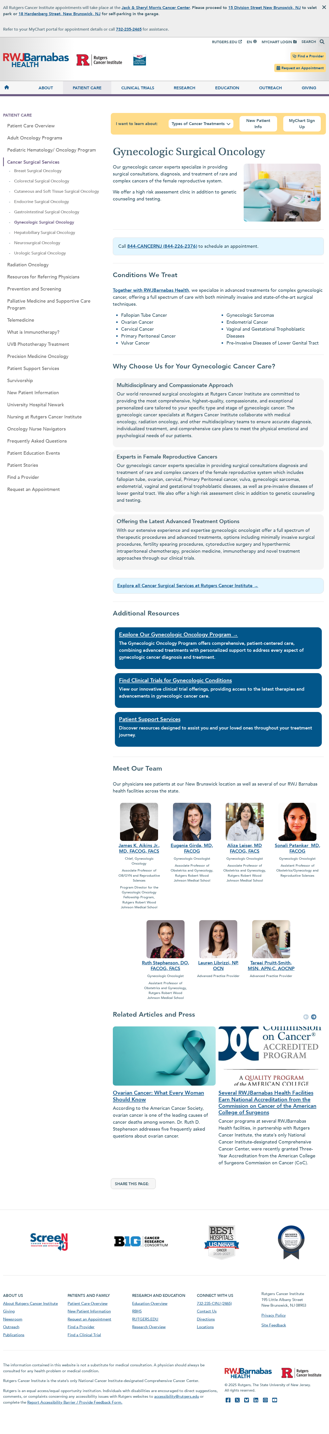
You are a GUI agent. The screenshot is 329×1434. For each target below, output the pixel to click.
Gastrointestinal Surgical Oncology (46, 212)
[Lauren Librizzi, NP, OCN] (218, 939)
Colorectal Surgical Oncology (41, 181)
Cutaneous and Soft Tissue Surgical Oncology (56, 191)
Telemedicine (20, 320)
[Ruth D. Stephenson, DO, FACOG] (166, 939)
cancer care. (195, 696)
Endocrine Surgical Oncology (41, 202)
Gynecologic (141, 643)
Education (227, 88)
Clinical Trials (137, 88)
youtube (274, 1400)
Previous (305, 1017)
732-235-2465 (129, 29)
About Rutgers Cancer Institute (30, 1303)
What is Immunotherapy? (33, 332)
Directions (206, 1319)
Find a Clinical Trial (84, 1335)
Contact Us (207, 1311)
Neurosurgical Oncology (37, 243)
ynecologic (133, 657)
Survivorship (20, 380)
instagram (265, 1400)
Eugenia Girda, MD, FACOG (192, 848)
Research (184, 88)
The (123, 643)
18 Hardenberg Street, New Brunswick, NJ (59, 14)
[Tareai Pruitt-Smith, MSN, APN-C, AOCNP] (271, 939)
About (46, 88)
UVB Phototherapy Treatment (38, 344)
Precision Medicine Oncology (37, 356)
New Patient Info (258, 124)
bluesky (246, 1400)
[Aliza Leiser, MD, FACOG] (245, 821)
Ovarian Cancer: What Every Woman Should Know (158, 1096)
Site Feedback (273, 1325)
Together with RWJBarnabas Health (151, 290)
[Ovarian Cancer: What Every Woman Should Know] (162, 1056)
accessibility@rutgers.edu (176, 1396)
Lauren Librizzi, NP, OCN (218, 966)
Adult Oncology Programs (34, 138)
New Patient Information (33, 393)
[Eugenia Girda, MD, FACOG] (192, 821)
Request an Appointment (302, 68)
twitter (237, 1400)
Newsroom (12, 1319)
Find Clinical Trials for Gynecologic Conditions (175, 680)
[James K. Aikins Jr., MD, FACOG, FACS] (139, 821)
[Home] (16, 87)
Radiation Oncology (28, 265)
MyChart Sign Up (302, 124)
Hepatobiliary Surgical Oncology (44, 232)
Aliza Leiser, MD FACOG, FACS (244, 848)
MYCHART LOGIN (277, 42)
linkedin (255, 1400)
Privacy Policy (273, 1315)
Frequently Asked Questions (37, 441)
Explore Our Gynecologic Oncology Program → (178, 634)
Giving (309, 88)
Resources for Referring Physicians (43, 277)
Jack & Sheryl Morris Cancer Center (156, 8)
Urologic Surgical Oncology (40, 253)
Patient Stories (22, 465)
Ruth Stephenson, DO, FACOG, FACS (165, 966)
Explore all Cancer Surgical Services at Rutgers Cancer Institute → (187, 586)
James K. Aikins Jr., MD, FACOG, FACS (139, 848)
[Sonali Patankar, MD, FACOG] (297, 821)
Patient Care (87, 88)
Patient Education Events (33, 453)
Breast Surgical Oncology (37, 171)
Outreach (270, 88)
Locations (205, 1327)
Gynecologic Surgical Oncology (44, 222)
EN (249, 42)
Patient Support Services (33, 368)
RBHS (137, 1311)
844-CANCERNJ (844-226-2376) (162, 246)
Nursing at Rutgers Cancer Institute (44, 417)
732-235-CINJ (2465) (214, 1303)
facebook (228, 1400)
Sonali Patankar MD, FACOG (297, 848)
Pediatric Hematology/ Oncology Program (51, 150)
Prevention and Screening (34, 289)
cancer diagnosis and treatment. (180, 657)
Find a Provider (311, 56)
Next (313, 1017)
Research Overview (149, 1327)
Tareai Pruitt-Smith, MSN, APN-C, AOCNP (271, 966)
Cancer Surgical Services (33, 162)
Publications (13, 1335)
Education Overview (149, 1303)
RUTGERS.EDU (224, 42)
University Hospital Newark (35, 405)
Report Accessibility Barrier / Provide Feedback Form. (74, 1402)
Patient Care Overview (31, 126)
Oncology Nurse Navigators (36, 429)
